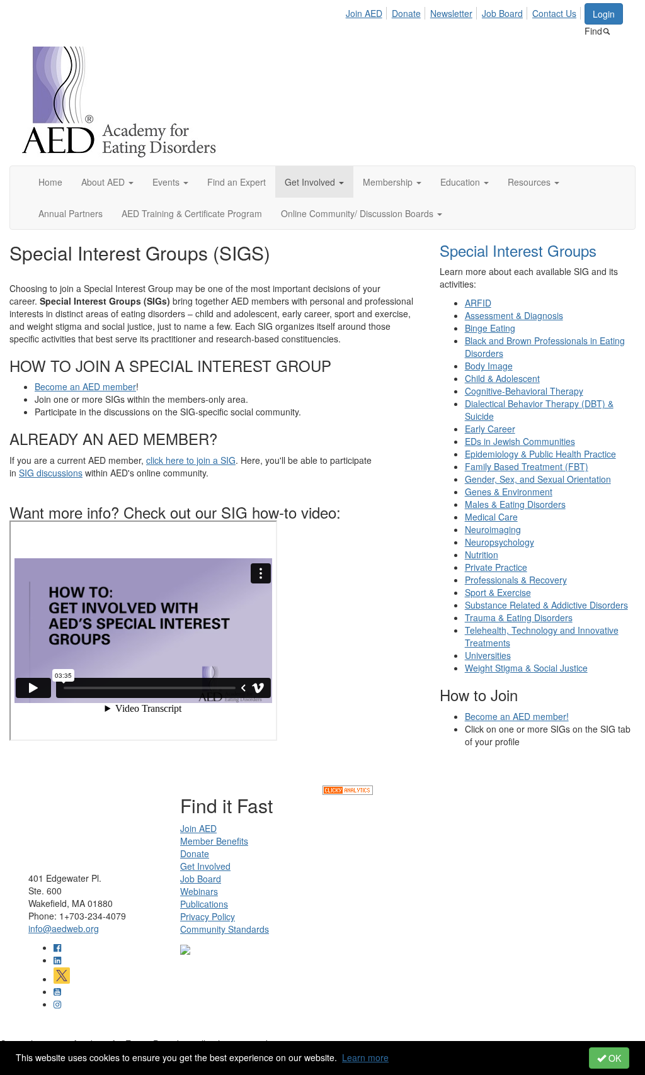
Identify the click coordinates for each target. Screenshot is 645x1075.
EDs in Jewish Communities (520, 441)
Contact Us (554, 13)
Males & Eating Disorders (515, 504)
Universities (488, 655)
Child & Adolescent (502, 378)
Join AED (364, 13)
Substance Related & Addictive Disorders (546, 605)
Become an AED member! (517, 716)
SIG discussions (51, 472)
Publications (204, 904)
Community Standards (224, 929)
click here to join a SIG (191, 460)
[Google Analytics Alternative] (347, 788)
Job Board (502, 13)
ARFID (478, 302)
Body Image (489, 365)
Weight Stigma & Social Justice (526, 667)
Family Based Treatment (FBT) (526, 466)
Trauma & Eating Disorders (519, 617)
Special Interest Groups (518, 250)
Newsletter (451, 13)
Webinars (199, 891)
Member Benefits (214, 841)
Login (604, 14)
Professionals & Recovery (516, 579)
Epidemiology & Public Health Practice (540, 453)
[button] (107, 182)
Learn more (365, 1057)
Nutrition (481, 554)
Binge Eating (490, 328)
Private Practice (496, 567)
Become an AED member (85, 386)
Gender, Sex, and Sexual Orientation (538, 479)
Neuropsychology (499, 542)
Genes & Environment (508, 491)
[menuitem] (368, 11)
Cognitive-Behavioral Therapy (524, 391)
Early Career (490, 428)
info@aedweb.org (63, 928)
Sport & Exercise (498, 592)
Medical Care (491, 516)
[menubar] (465, 11)
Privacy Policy (207, 916)
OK (613, 1058)
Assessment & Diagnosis (514, 315)
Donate (406, 13)
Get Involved (205, 866)
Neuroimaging (493, 529)
